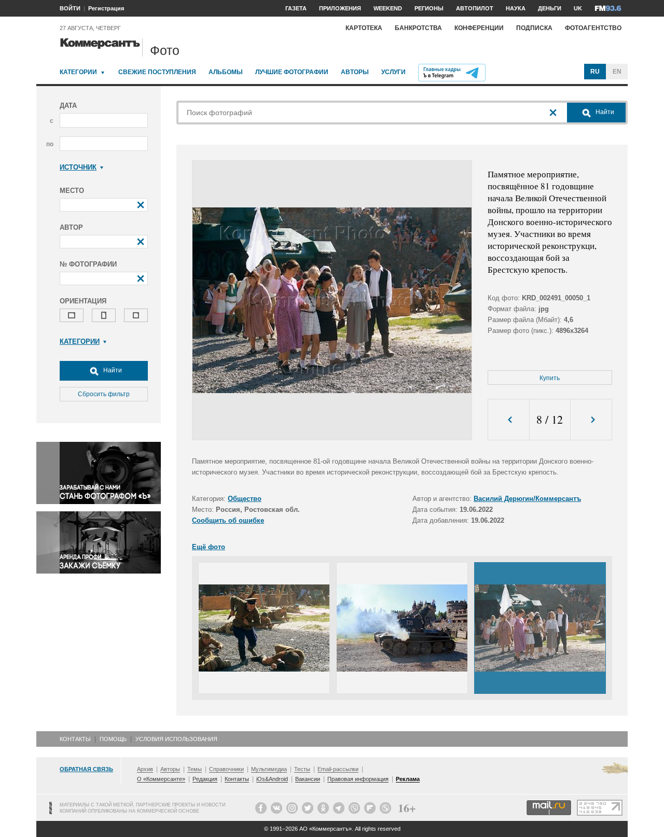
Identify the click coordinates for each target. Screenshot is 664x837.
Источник (78, 167)
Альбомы (226, 72)
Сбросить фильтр (104, 394)
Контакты (75, 739)
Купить (550, 378)
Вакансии (307, 779)
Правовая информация (358, 779)
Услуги (393, 72)
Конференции (479, 28)
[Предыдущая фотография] (508, 419)
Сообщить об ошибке (228, 520)
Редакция (204, 779)
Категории (78, 72)
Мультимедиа (269, 769)
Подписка (534, 28)
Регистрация (106, 8)
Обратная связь (86, 769)
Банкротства (418, 28)
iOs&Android (272, 779)
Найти (112, 370)
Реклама (408, 779)
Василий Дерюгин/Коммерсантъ (527, 499)
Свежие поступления (157, 72)
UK (578, 8)
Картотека (363, 28)
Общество (244, 499)
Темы (194, 769)
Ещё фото (208, 547)
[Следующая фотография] (591, 419)
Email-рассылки (337, 769)
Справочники (226, 769)
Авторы (355, 72)
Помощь (113, 739)
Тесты (302, 769)
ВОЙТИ (70, 8)
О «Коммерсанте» (161, 779)
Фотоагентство (593, 28)
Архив (145, 769)
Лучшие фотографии (291, 72)
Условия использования (176, 739)
